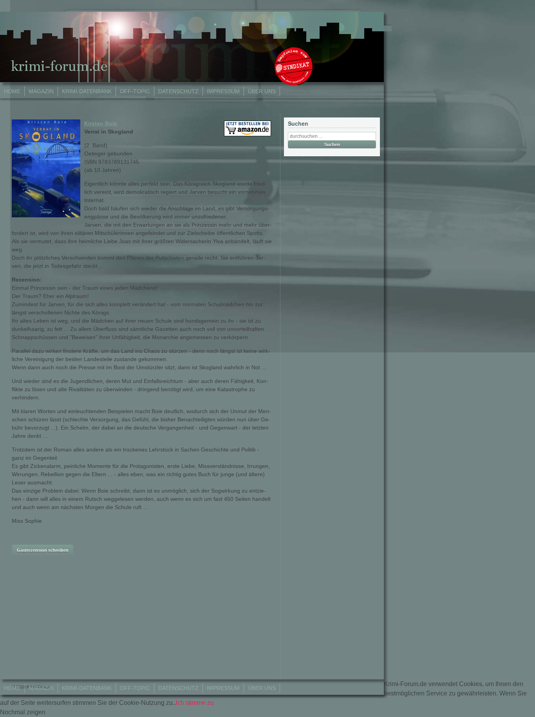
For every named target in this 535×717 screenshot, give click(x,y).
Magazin (41, 91)
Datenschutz (178, 91)
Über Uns (262, 91)
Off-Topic (135, 91)
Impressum (223, 91)
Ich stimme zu (195, 702)
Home (12, 91)
